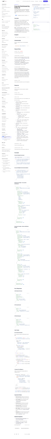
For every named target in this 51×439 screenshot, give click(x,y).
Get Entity (17, 421)
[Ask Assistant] (48, 4)
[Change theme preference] (48, 1)
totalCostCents (16, 143)
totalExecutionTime (17, 147)
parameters (16, 80)
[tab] (33, 22)
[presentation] (41, 13)
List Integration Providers (20, 422)
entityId (15, 51)
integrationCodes (17, 55)
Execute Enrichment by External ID (21, 418)
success (15, 87)
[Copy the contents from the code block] (47, 4)
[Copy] (26, 15)
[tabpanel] (41, 27)
